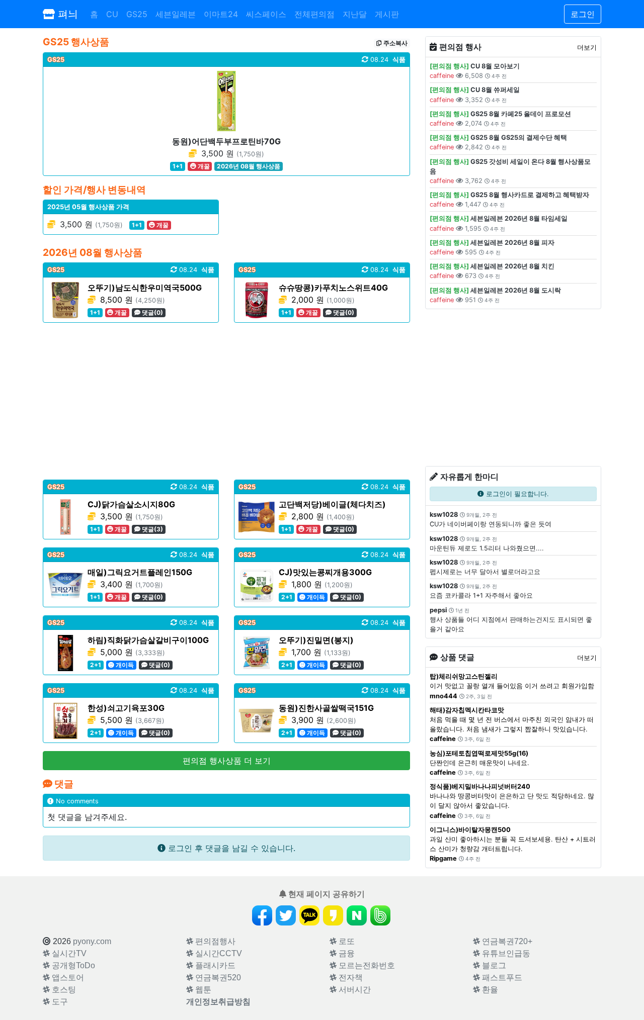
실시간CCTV (217, 953)
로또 (346, 941)
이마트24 (221, 14)
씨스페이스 (266, 14)
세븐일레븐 (175, 14)
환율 (489, 989)
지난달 (355, 14)
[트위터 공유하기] (286, 915)
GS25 (136, 14)
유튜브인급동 (505, 953)
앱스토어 (67, 977)
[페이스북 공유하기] (262, 915)
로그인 (583, 14)
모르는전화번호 (366, 965)
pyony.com (92, 941)
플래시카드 (214, 965)
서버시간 (354, 989)
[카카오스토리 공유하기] (333, 915)
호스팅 (63, 989)
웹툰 (202, 989)
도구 (59, 1001)
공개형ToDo (72, 965)
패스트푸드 (501, 977)
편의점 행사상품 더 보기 (227, 761)
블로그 (493, 965)
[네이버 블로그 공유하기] (357, 915)
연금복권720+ (506, 941)
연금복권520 (217, 977)
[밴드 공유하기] (380, 915)
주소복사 (395, 43)
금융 (346, 953)
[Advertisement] (226, 401)
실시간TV (68, 953)
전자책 (350, 977)
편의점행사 (214, 941)
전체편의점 (314, 14)
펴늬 (66, 14)
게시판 (387, 14)
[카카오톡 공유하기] (309, 915)
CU (112, 14)
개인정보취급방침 (218, 1001)
